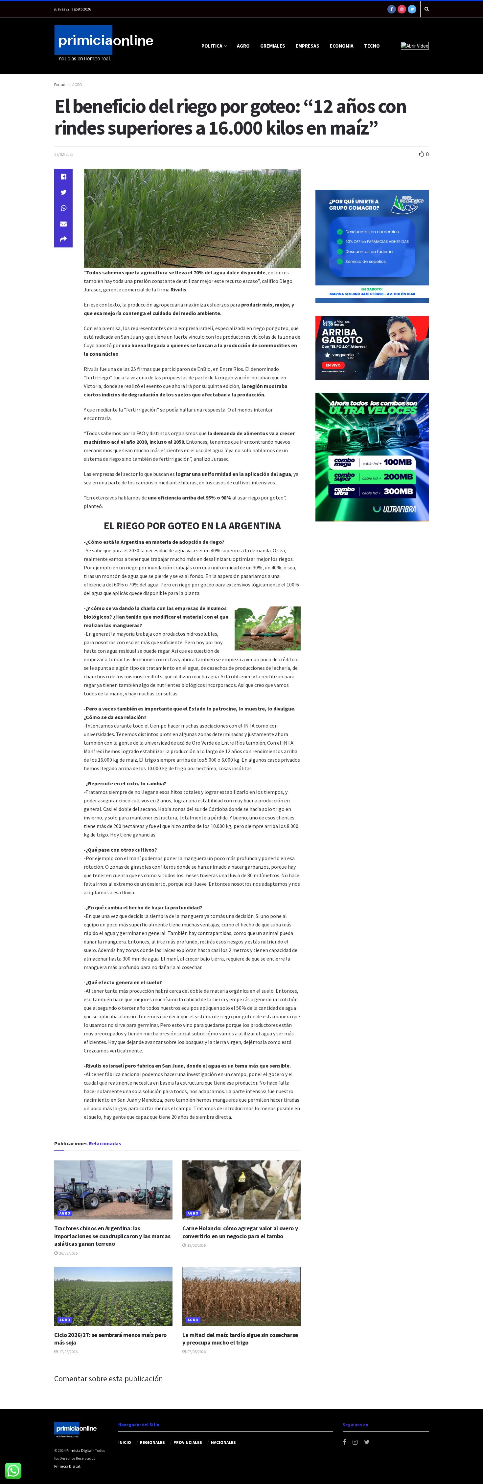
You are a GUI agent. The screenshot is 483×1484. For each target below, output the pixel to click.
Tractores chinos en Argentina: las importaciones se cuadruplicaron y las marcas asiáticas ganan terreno (112, 1235)
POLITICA (211, 46)
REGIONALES (152, 1442)
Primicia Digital (79, 1450)
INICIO (124, 1442)
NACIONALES (223, 1442)
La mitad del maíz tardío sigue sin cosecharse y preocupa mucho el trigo (240, 1338)
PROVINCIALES (187, 1442)
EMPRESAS (307, 46)
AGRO (243, 46)
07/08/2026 (196, 1351)
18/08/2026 (196, 1245)
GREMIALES (272, 46)
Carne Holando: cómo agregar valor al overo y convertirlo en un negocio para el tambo (240, 1232)
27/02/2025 (63, 154)
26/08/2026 (68, 1253)
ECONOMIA (342, 46)
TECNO (372, 46)
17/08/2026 (68, 1351)
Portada (61, 84)
